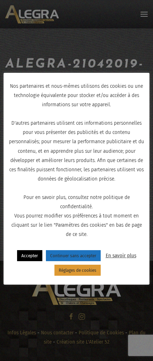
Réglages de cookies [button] (77, 270)
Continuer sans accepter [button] (73, 255)
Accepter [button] (29, 255)
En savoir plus (121, 255)
